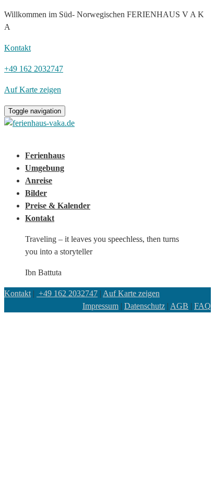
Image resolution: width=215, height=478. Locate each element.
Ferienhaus (45, 155)
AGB (179, 305)
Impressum (100, 305)
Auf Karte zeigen (131, 293)
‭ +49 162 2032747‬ (67, 293)
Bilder (36, 193)
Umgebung (44, 168)
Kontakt (39, 218)
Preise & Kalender (57, 205)
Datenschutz (144, 305)
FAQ (202, 305)
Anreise (38, 180)
